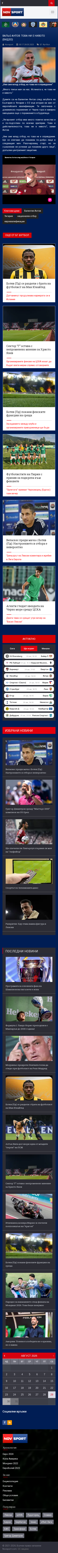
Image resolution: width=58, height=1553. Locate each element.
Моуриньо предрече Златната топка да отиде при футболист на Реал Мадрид (27, 1067)
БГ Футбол (45, 44)
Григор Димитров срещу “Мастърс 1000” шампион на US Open (28, 810)
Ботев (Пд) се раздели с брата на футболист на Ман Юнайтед (29, 1106)
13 (37, 1381)
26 (29, 1394)
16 (6, 1388)
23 (6, 1394)
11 (22, 1381)
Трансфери (19, 1529)
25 (22, 1394)
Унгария (8, 216)
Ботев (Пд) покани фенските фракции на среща (28, 1264)
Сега (12, 648)
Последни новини (21, 951)
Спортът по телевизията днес (22, 887)
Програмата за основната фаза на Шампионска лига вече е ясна (24, 988)
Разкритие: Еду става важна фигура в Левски (26, 925)
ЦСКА (20, 1515)
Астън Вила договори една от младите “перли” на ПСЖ (27, 1146)
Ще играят (29, 648)
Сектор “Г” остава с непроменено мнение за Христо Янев (28, 1185)
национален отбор (27, 216)
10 (14, 1381)
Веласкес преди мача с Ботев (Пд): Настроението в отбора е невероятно (26, 771)
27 (37, 1394)
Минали (46, 648)
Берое (7, 1522)
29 (51, 1394)
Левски (8, 1515)
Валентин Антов (32, 211)
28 (44, 1394)
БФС (6, 1529)
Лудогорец (33, 1515)
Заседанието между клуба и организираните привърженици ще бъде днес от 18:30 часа (27, 428)
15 (51, 1381)
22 (51, 1388)
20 (37, 1388)
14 (44, 1381)
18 (22, 1388)
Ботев (33, 1529)
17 (14, 1388)
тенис (33, 1522)
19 (29, 1388)
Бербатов (21, 1522)
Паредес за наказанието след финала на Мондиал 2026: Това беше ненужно (27, 1303)
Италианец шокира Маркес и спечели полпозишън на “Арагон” (26, 1224)
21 (44, 1388)
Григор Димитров (13, 1535)
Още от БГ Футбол (17, 235)
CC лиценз (23, 1549)
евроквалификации (14, 221)
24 (14, 1394)
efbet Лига (46, 1522)
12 (29, 1381)
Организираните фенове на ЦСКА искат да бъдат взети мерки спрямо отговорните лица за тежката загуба (28, 365)
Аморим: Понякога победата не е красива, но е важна (29, 1343)
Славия (48, 1515)
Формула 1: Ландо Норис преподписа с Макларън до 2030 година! (27, 1027)
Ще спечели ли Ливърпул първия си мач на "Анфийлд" (29, 850)
